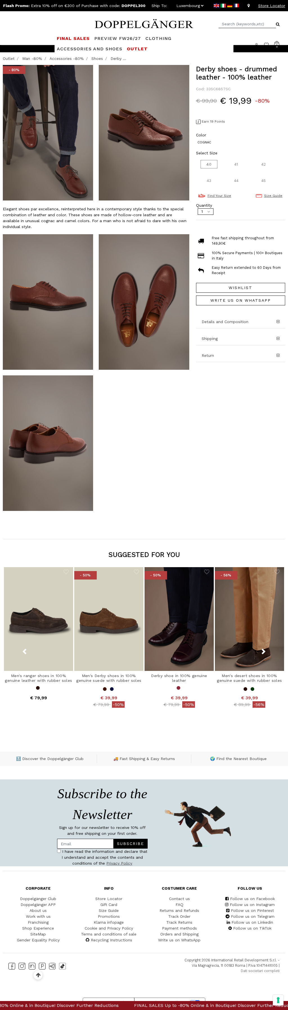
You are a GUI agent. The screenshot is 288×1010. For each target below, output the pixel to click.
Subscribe (130, 843)
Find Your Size (219, 196)
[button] (241, 339)
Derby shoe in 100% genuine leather (179, 678)
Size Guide (273, 196)
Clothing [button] (158, 38)
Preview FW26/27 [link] (117, 38)
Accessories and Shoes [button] (89, 48)
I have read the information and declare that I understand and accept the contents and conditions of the (104, 857)
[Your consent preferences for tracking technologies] (278, 1000)
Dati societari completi (260, 971)
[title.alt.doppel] (144, 23)
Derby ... (118, 58)
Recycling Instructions (111, 940)
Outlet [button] (137, 48)
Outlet (9, 58)
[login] (259, 44)
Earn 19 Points (213, 121)
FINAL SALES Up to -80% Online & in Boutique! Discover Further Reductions (145, 1005)
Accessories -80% (67, 58)
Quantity (204, 205)
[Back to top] (38, 975)
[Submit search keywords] (278, 24)
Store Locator (271, 5)
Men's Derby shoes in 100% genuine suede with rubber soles (108, 678)
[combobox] (247, 24)
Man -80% (32, 58)
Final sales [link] (73, 38)
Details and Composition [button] (225, 321)
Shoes (97, 58)
